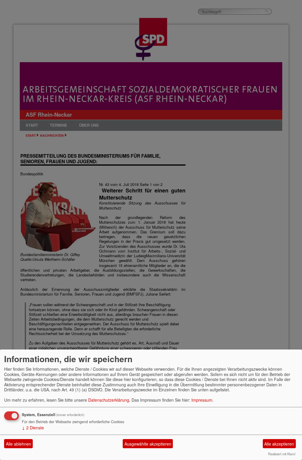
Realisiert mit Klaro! (282, 453)
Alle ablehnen (18, 444)
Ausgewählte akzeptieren (147, 444)
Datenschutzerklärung (108, 400)
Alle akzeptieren (279, 444)
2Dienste (33, 428)
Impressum (201, 400)
